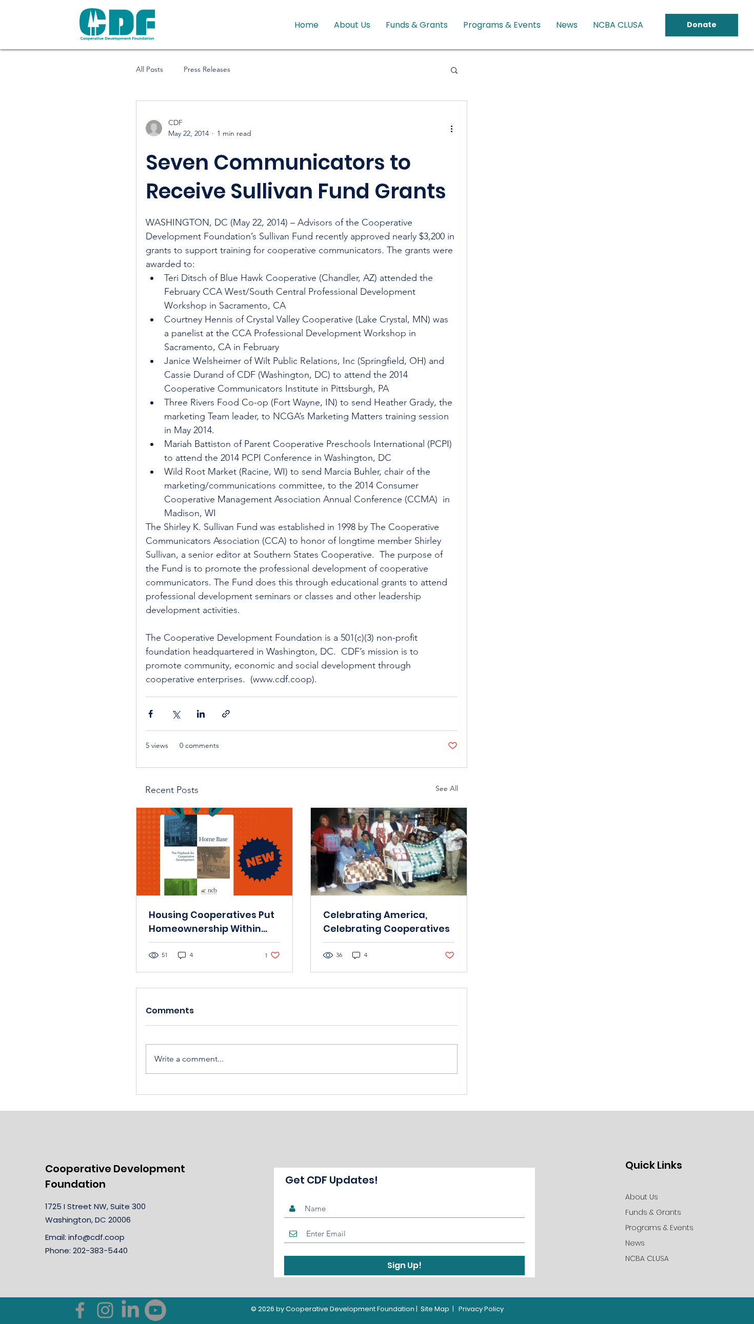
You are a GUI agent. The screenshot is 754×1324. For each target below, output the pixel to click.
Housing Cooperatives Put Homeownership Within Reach (211, 921)
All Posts (149, 69)
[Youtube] (155, 1310)
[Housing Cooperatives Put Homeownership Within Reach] (214, 851)
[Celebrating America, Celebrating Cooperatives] (389, 851)
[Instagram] (105, 1310)
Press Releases (207, 69)
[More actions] (451, 128)
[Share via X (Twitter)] (176, 714)
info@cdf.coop (96, 1237)
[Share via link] (226, 714)
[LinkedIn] (130, 1310)
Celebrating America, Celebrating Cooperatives (386, 921)
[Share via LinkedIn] (201, 714)
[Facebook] (80, 1310)
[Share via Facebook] (150, 714)
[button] (454, 70)
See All (446, 788)
